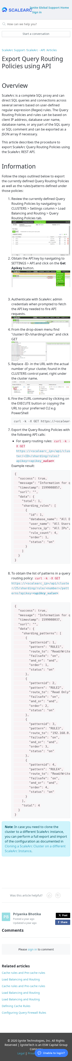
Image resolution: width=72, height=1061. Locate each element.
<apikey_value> (45, 593)
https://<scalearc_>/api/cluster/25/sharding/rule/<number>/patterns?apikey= (40, 588)
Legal (21, 1053)
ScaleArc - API (36, 50)
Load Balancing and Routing (21, 979)
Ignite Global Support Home (49, 7)
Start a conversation (36, 34)
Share (65, 922)
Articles (52, 50)
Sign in (37, 12)
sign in (32, 949)
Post (64, 915)
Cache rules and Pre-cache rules (23, 973)
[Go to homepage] (15, 9)
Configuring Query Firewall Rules (24, 1012)
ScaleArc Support (13, 50)
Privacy (32, 1053)
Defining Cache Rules (16, 1006)
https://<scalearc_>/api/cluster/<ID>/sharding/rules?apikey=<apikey (43, 456)
